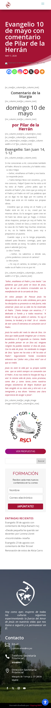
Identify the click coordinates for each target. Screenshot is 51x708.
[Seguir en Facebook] (7, 688)
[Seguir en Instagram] (18, 688)
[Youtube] (25, 71)
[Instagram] (20, 71)
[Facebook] (9, 71)
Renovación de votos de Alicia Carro (24, 550)
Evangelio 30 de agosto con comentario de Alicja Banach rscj (22, 524)
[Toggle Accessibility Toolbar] (45, 702)
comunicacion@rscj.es (22, 648)
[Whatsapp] (14, 71)
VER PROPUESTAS (25, 451)
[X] (31, 71)
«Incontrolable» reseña (17, 538)
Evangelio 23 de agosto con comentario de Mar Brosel (19, 544)
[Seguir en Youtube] (24, 688)
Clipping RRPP (36, 705)
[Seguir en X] (13, 688)
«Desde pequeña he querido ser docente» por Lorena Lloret (22, 532)
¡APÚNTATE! (25, 506)
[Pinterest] (36, 71)
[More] (42, 71)
